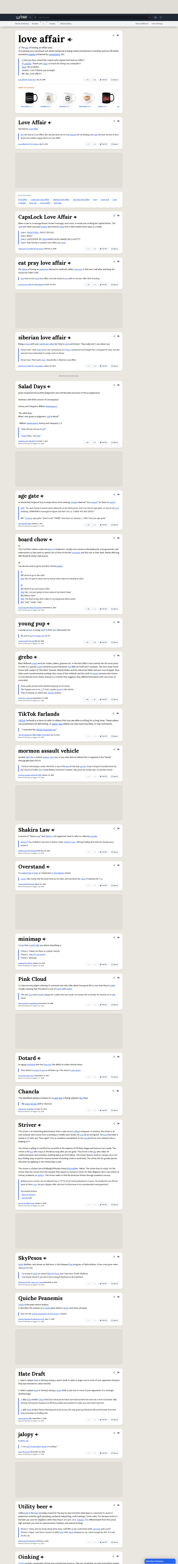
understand (26, 873)
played (73, 134)
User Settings (157, 23)
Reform (49, 836)
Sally (39, 349)
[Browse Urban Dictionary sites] (23, 17)
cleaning (96, 1528)
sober (112, 985)
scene (39, 666)
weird (54, 724)
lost (50, 1064)
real (117, 508)
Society (52, 23)
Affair (35, 128)
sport (59, 1390)
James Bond (35, 1446)
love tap (33, 203)
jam (22, 278)
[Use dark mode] (161, 17)
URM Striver (30, 1203)
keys (50, 549)
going (36, 1070)
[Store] (155, 17)
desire (24, 269)
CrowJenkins (38, 366)
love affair (21, 80)
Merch (115, 80)
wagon (46, 757)
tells (37, 945)
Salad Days (22, 441)
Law (38, 836)
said (96, 134)
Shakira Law (22, 851)
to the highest (57, 873)
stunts (44, 1446)
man (44, 359)
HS (28, 1138)
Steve (71, 1532)
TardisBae (30, 1109)
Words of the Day (22, 23)
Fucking (28, 518)
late (54, 629)
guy (30, 994)
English (44, 226)
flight (49, 1273)
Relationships (65, 23)
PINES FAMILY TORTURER (41, 735)
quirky (66, 1308)
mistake (93, 836)
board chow (22, 608)
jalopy (20, 1452)
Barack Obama (28, 1194)
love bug (57, 203)
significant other (46, 344)
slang (61, 226)
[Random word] (149, 17)
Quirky (21, 1304)
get (43, 1070)
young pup (22, 641)
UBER (44, 239)
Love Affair (22, 144)
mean (95, 673)
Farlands (47, 729)
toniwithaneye (33, 1003)
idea (83, 878)
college (76, 1131)
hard (24, 1267)
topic (36, 873)
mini (52, 757)
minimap (21, 963)
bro (54, 729)
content (73, 502)
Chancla (21, 1109)
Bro (22, 134)
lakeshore (32, 1541)
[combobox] (92, 17)
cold (67, 344)
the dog (31, 641)
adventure (44, 269)
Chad (41, 1399)
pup (43, 635)
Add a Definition (141, 23)
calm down (76, 1070)
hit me (34, 1104)
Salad (24, 435)
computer (75, 552)
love (95, 199)
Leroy (23, 878)
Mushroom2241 (38, 1319)
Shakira (67, 842)
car (27, 1440)
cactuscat (29, 698)
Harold (25, 1198)
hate (29, 1399)
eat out (78, 269)
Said (60, 724)
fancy (68, 349)
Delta (20, 1264)
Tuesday (80, 1519)
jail (43, 429)
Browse (35, 23)
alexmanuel (39, 284)
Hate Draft (22, 1418)
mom (27, 1104)
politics (41, 1175)
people (59, 566)
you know (40, 954)
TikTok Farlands (24, 735)
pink (113, 994)
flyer (71, 1264)
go (66, 278)
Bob (22, 578)
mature (94, 502)
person (29, 629)
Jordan (27, 63)
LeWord (29, 963)
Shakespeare (51, 406)
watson (28, 1452)
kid (60, 1098)
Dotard (20, 1076)
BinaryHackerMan (35, 608)
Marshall (71, 1168)
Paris (56, 1273)
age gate (21, 523)
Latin (55, 1098)
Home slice (32, 80)
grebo (20, 698)
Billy (22, 508)
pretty (41, 994)
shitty (22, 1440)
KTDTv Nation (33, 144)
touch (58, 988)
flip (81, 1098)
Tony (45, 63)
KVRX (40, 775)
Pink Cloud (22, 1003)
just (31, 635)
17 (42, 689)
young (38, 635)
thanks (31, 54)
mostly (32, 945)
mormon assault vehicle (26, 775)
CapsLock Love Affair (40, 199)
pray (37, 278)
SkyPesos (21, 1282)
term (28, 757)
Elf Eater (32, 884)
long (46, 1064)
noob (63, 242)
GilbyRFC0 (32, 441)
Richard (24, 842)
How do (32, 954)
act (26, 47)
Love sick (105, 199)
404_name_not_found (36, 1282)
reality (69, 988)
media (47, 1308)
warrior (83, 766)
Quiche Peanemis (24, 1319)
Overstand (22, 884)
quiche (35, 1313)
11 (101, 878)
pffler (30, 1418)
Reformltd (33, 851)
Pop (69, 666)
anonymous (30, 1076)
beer (26, 1513)
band (59, 689)
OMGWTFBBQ (33, 232)
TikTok (21, 720)
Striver (20, 1203)
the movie (54, 1313)
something (54, 54)
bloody (51, 692)
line (67, 766)
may (82, 1134)
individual (31, 1064)
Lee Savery (40, 249)
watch (112, 502)
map (22, 945)
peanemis (42, 1313)
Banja (29, 523)
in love (27, 344)
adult (43, 629)
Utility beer (22, 1541)
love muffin (45, 203)
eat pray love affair (81, 199)
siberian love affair (61, 199)
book (35, 1273)
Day (40, 769)
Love (31, 128)
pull (28, 1446)
